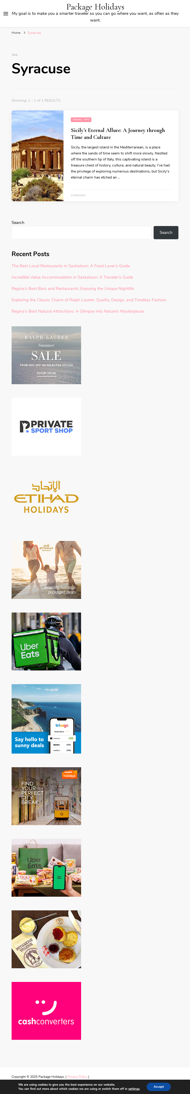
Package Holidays (95, 7)
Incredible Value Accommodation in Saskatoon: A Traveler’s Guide (72, 277)
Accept (159, 1087)
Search (18, 222)
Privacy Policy (77, 1077)
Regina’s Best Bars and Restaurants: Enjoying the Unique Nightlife (73, 288)
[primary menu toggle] (5, 13)
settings (133, 1089)
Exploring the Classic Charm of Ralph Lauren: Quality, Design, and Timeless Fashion (89, 300)
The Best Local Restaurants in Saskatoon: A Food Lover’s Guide (71, 266)
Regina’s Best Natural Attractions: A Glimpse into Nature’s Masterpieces (78, 311)
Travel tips (81, 119)
